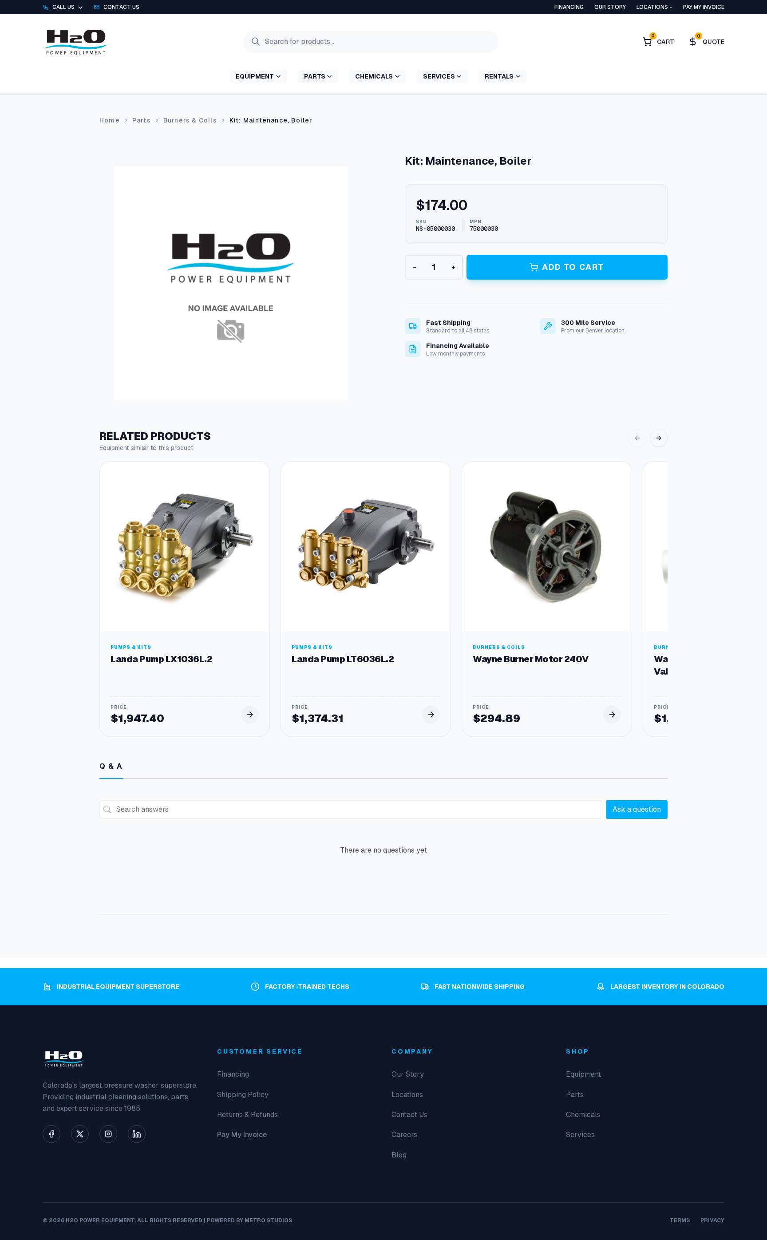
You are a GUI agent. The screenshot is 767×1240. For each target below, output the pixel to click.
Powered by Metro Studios (249, 1220)
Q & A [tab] (111, 766)
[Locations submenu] (670, 6)
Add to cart (573, 267)
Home (109, 120)
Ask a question (637, 809)
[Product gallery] (230, 283)
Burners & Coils (190, 120)
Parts (141, 120)
